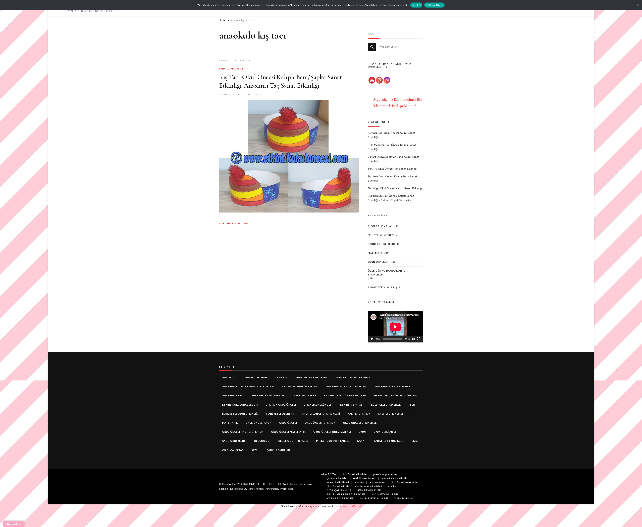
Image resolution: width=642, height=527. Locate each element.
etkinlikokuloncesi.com (240, 404)
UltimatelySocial (349, 506)
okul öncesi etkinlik (320, 423)
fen (412, 404)
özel (255, 450)
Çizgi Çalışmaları (381, 226)
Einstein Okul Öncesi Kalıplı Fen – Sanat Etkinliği (392, 179)
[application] (395, 326)
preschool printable (292, 441)
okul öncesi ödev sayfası (332, 432)
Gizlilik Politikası (403, 498)
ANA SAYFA (328, 474)
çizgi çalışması (233, 450)
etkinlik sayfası (351, 404)
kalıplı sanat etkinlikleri (368, 486)
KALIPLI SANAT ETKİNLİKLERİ (321, 413)
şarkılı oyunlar (278, 450)
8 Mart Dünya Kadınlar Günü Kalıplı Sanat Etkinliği (393, 159)
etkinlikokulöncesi (318, 404)
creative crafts (304, 395)
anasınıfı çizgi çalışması (393, 386)
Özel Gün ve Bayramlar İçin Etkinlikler (388, 272)
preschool (261, 441)
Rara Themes (256, 489)
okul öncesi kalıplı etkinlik (242, 432)
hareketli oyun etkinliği (240, 413)
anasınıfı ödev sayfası (267, 395)
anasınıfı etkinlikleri (311, 377)
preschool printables (333, 441)
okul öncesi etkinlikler (361, 423)
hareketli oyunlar (280, 413)
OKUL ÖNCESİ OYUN (259, 423)
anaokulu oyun (255, 377)
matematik (230, 423)
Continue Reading (231, 223)
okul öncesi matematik (288, 432)
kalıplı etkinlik (359, 413)
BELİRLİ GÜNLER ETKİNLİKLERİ (346, 494)
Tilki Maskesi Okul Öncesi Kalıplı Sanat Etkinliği (392, 147)
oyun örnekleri (233, 441)
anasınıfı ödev (233, 395)
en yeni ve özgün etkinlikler (345, 395)
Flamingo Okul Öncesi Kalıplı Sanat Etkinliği (395, 188)
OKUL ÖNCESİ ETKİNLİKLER (258, 484)
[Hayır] (637, 5)
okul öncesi (288, 423)
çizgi (415, 441)
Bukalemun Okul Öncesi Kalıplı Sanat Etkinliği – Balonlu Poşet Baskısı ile (391, 198)
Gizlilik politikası (434, 5)
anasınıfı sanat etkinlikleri (346, 386)
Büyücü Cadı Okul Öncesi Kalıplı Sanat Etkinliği (391, 135)
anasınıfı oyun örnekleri (300, 386)
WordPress (286, 489)
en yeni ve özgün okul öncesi (395, 395)
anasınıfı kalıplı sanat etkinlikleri (248, 386)
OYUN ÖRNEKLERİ (379, 262)
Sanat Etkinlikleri (231, 68)
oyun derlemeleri (386, 432)
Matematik (376, 253)
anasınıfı (281, 377)
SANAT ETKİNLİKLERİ (374, 498)
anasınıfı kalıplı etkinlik (353, 377)
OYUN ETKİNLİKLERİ (385, 494)
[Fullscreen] (418, 339)
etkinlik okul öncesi (280, 404)
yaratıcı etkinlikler (389, 441)
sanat (361, 441)
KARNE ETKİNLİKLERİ (340, 498)
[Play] (372, 339)
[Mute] (413, 339)
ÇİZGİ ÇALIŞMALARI (339, 490)
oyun (362, 432)
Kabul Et (416, 5)
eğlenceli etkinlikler (387, 404)
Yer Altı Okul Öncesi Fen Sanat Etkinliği (392, 169)
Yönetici (226, 94)
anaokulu (229, 377)
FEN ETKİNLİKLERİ (379, 235)
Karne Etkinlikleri (381, 244)
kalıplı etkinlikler (391, 413)
